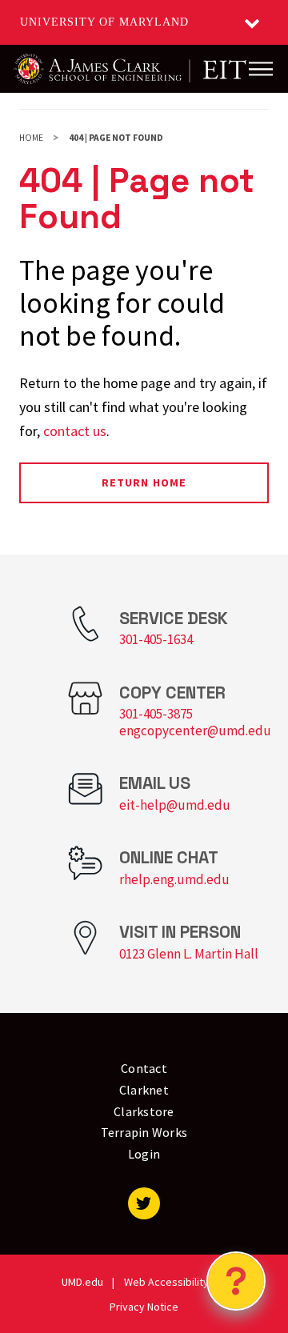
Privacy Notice (144, 1306)
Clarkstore (144, 1111)
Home (31, 137)
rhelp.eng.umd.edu (174, 879)
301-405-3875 (156, 714)
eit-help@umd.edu (174, 805)
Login (144, 1154)
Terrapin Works (144, 1132)
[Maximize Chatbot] (265, 502)
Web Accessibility (166, 1282)
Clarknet (144, 1090)
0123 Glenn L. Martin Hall (188, 954)
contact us (74, 431)
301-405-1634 (156, 639)
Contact (144, 1068)
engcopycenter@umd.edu (195, 730)
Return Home (144, 482)
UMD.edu (82, 1282)
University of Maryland (104, 22)
